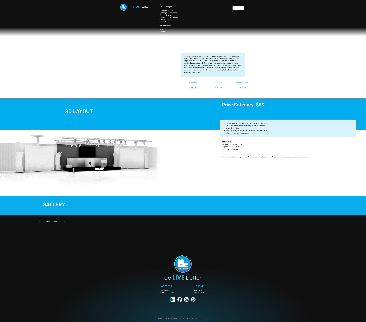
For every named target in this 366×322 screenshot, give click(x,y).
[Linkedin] (172, 299)
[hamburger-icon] (228, 4)
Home (162, 4)
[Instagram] (186, 299)
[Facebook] (179, 299)
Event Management (167, 7)
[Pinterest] (193, 299)
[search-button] (234, 11)
